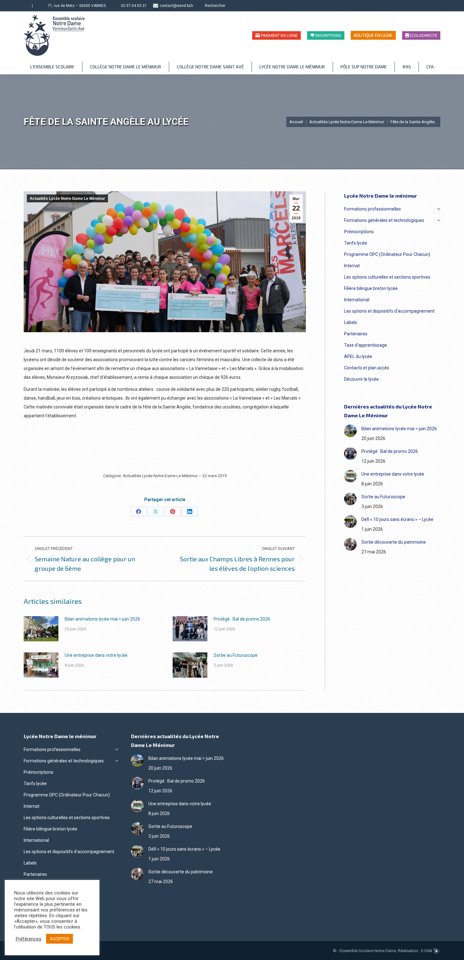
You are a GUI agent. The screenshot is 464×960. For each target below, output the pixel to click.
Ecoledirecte (423, 35)
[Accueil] (26, 5)
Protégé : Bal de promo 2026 (242, 619)
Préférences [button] (28, 939)
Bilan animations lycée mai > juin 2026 (102, 619)
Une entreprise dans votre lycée (96, 655)
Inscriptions (327, 35)
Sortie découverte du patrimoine (393, 542)
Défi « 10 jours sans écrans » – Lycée (397, 519)
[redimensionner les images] (41, 628)
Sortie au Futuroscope (236, 655)
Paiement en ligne (279, 35)
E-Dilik (427, 950)
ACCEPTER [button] (59, 938)
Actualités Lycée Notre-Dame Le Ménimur (67, 198)
